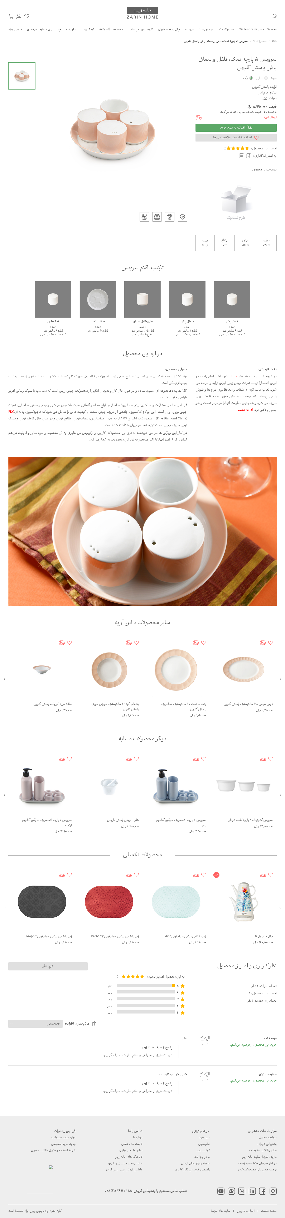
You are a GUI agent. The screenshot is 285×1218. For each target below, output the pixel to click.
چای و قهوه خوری (169, 30)
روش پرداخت (202, 1157)
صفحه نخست (269, 1211)
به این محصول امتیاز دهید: (166, 977)
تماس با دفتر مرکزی (130, 1150)
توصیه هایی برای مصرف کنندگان (257, 1170)
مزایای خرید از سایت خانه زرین (259, 1157)
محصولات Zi (226, 30)
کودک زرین (87, 30)
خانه (274, 41)
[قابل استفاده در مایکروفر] (157, 217)
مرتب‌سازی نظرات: (77, 1023)
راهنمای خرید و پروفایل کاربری (192, 1170)
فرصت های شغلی (131, 1144)
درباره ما (137, 1137)
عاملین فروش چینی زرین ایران (124, 1170)
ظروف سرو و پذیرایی (140, 30)
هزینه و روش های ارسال (195, 1163)
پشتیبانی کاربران (267, 1144)
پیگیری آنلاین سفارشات (263, 1150)
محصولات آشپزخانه (111, 30)
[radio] (229, 148)
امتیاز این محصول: (264, 148)
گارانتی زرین (203, 1150)
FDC (11, 412)
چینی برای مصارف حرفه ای (44, 30)
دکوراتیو (71, 30)
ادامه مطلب (245, 410)
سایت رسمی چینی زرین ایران (125, 1163)
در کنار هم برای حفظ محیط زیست (257, 1163)
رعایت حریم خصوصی (63, 1144)
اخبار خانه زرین (246, 1211)
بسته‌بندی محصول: (263, 169)
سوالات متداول (268, 1137)
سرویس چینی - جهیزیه (199, 30)
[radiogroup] (133, 976)
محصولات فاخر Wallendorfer (258, 30)
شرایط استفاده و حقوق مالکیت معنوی (53, 1150)
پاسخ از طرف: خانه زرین (156, 1047)
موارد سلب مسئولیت (63, 1137)
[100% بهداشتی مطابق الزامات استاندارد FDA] (182, 217)
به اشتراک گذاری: (265, 156)
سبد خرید (204, 1137)
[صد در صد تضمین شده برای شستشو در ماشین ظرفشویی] (144, 217)
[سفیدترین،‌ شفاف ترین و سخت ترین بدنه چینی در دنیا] (169, 217)
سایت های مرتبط (220, 1211)
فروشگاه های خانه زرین (128, 1157)
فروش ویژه (15, 30)
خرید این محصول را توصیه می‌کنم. (253, 1045)
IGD (234, 377)
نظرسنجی (204, 1144)
